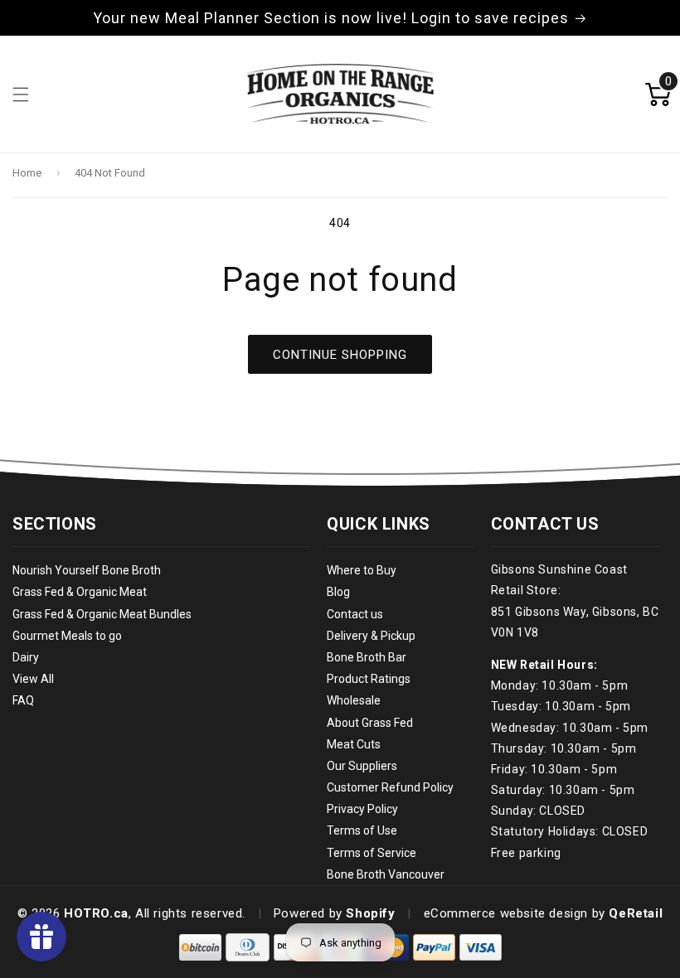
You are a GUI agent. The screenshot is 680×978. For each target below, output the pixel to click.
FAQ (23, 700)
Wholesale (354, 700)
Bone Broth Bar (366, 657)
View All (33, 678)
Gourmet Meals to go (67, 635)
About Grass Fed (370, 722)
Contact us (355, 614)
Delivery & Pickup (371, 635)
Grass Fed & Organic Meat (79, 591)
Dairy (25, 657)
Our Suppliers (362, 765)
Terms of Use (362, 830)
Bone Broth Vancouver (385, 874)
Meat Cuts (354, 744)
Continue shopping (340, 354)
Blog (338, 591)
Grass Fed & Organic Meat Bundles (102, 614)
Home (26, 173)
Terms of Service (371, 852)
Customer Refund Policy (390, 787)
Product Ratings (368, 678)
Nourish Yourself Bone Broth (86, 570)
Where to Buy (361, 570)
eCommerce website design (506, 913)
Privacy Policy (362, 809)
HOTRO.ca (96, 913)
